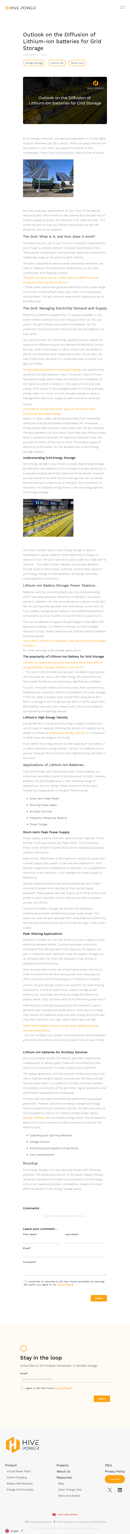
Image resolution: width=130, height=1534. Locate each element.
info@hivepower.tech (40, 1521)
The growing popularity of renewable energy (52, 369)
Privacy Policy (115, 1471)
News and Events (69, 1495)
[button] (122, 7)
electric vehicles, (34, 1117)
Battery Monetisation (20, 1483)
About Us (63, 1471)
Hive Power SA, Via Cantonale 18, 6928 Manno (81, 1521)
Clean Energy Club (70, 1489)
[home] (20, 8)
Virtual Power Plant (19, 1471)
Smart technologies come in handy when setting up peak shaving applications (60, 1028)
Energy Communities (20, 1489)
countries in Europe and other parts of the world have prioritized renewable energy (59, 411)
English (14, 1531)
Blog (60, 1483)
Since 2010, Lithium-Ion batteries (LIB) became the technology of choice (64, 643)
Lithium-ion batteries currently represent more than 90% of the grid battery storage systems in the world (63, 665)
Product (11, 1465)
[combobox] (14, 1531)
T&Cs (108, 1465)
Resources (64, 1477)
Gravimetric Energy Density (67, 733)
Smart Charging (17, 1477)
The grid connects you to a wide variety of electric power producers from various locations (61, 280)
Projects (63, 1465)
